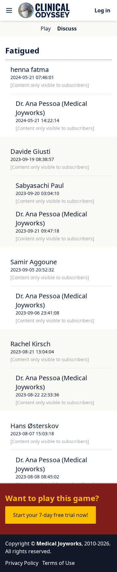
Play (46, 28)
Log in (102, 10)
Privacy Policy (21, 562)
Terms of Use (58, 562)
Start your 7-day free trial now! (50, 515)
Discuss (67, 28)
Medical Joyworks (59, 543)
